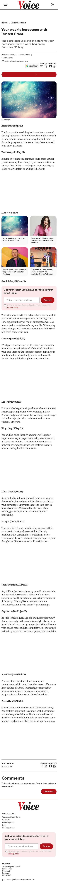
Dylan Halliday (9, 55)
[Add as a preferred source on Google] (31, 66)
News (4, 23)
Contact (5, 820)
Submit (47, 300)
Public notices (8, 828)
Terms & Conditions (11, 817)
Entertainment (19, 23)
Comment (49, 791)
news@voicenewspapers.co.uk (20, 880)
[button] (5, 4)
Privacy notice (12, 307)
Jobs (4, 825)
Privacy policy (8, 822)
